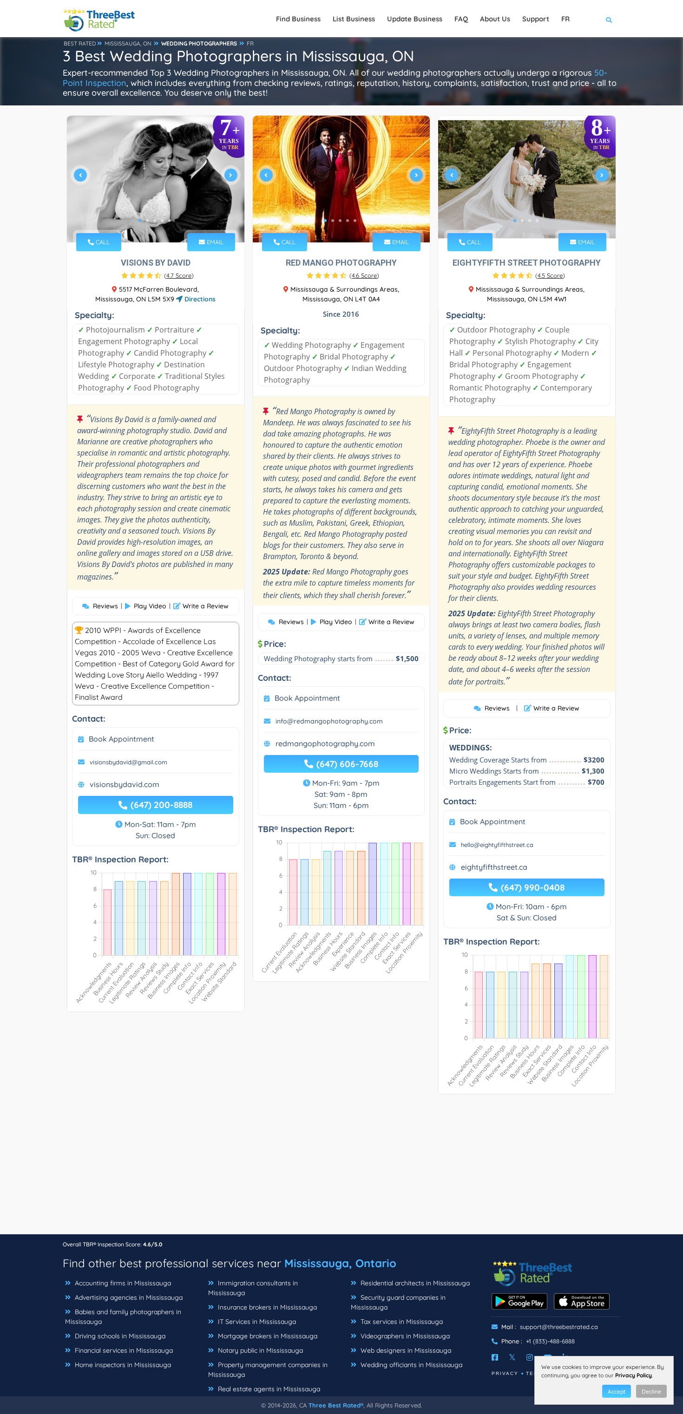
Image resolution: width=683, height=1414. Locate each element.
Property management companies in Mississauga (268, 1370)
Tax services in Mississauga (401, 1321)
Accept (616, 1391)
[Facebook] (495, 1357)
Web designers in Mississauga (405, 1350)
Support (535, 18)
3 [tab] (154, 220)
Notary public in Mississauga (259, 1350)
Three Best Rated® (336, 1405)
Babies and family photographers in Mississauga (123, 1317)
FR (250, 43)
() (179, 275)
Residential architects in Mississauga (414, 1283)
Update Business (414, 18)
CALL (102, 242)
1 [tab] (139, 220)
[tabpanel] (155, 179)
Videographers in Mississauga (404, 1336)
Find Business (298, 18)
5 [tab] (169, 220)
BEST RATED (80, 43)
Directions (199, 299)
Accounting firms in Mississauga (122, 1283)
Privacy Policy (633, 1375)
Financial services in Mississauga (123, 1350)
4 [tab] (162, 220)
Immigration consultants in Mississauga (253, 1288)
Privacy (505, 1373)
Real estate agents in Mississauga (268, 1389)
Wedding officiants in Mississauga (410, 1365)
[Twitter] (512, 1357)
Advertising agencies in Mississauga (128, 1297)
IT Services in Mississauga (256, 1321)
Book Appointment (121, 738)
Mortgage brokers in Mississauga (266, 1336)
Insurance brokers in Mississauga (266, 1307)
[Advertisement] (341, 1169)
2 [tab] (147, 220)
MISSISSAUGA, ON (128, 43)
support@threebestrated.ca (559, 1326)
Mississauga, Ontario (340, 1263)
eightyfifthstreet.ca (494, 867)
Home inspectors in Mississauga (122, 1365)
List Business (354, 18)
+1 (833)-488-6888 (550, 1341)
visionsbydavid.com (124, 784)
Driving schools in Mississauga (119, 1336)
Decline (651, 1391)
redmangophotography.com (325, 743)
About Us (495, 18)
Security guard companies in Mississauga (398, 1302)
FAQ (461, 18)
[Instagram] (529, 1357)
